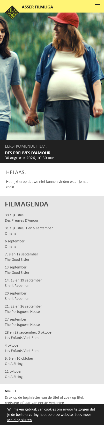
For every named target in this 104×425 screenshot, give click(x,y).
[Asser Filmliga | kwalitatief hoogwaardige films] (12, 18)
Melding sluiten (19, 420)
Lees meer (83, 414)
